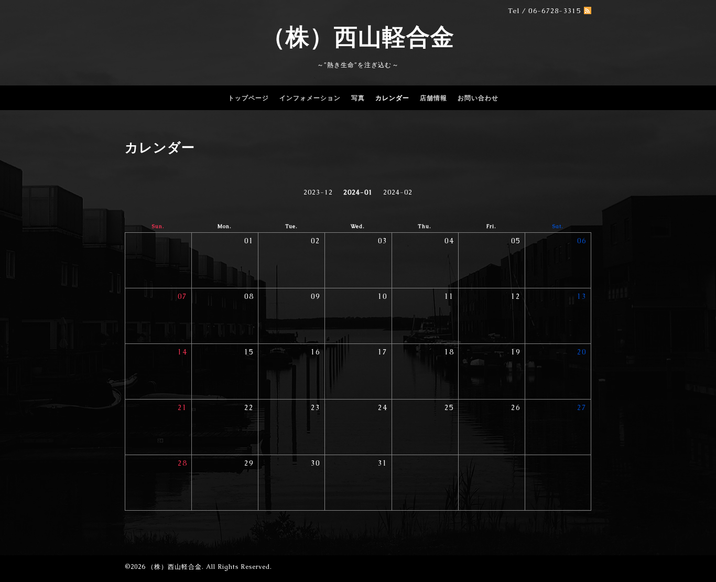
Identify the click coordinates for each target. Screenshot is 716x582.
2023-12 (318, 192)
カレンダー (392, 98)
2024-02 (398, 192)
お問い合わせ (478, 98)
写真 (358, 98)
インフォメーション (310, 98)
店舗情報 (433, 98)
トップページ (248, 98)
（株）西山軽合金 (358, 36)
